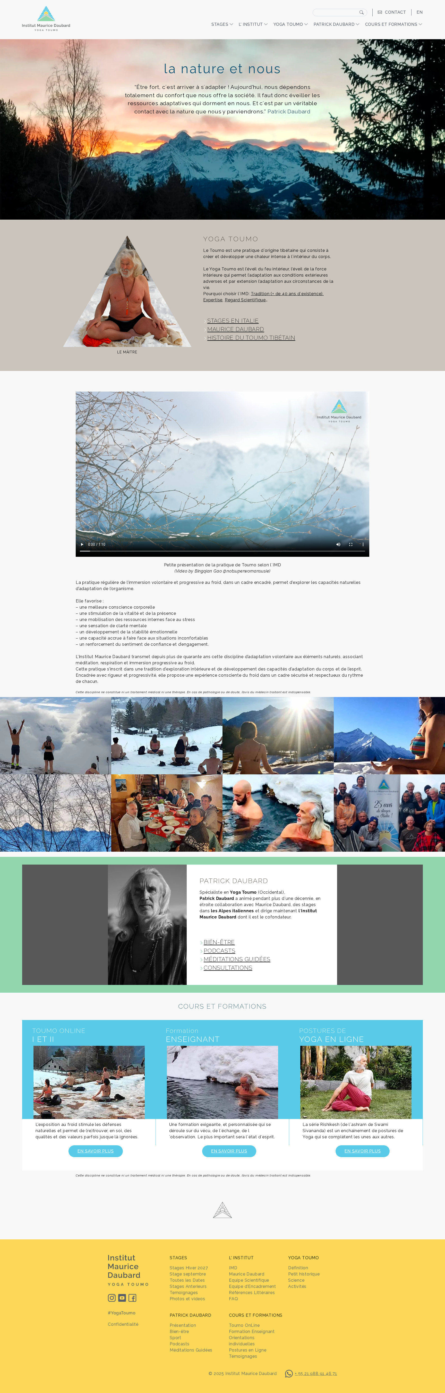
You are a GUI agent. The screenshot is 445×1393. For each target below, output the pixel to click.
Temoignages (184, 1292)
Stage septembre (188, 1274)
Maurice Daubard (246, 1274)
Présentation (183, 1325)
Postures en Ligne (248, 1350)
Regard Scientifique (245, 299)
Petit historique (304, 1274)
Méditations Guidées (191, 1350)
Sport (175, 1337)
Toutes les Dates (187, 1280)
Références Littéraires (252, 1292)
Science (296, 1280)
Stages (219, 24)
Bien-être (179, 1331)
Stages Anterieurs (188, 1286)
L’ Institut (251, 24)
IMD (233, 1267)
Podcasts (179, 1343)
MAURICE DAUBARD (235, 329)
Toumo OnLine (244, 1325)
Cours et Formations (391, 24)
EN (420, 12)
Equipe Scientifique (249, 1280)
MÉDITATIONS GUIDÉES (237, 959)
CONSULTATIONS (228, 967)
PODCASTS (219, 950)
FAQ (233, 1298)
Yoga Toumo (288, 24)
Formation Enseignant (252, 1331)
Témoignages (243, 1356)
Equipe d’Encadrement (252, 1286)
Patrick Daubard (334, 24)
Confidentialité (123, 1324)
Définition (298, 1267)
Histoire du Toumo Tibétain (251, 337)
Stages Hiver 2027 (189, 1267)
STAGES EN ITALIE (233, 320)
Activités (297, 1286)
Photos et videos (187, 1298)
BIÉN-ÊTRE (219, 942)
